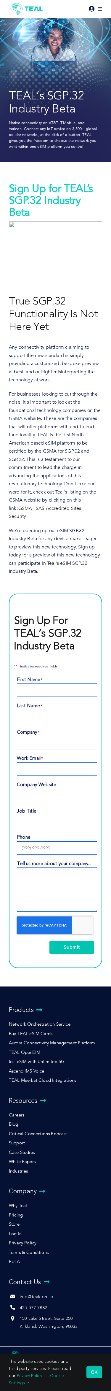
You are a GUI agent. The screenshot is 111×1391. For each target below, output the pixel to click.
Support (17, 1143)
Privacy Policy (22, 1243)
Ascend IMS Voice (26, 1071)
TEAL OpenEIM (24, 1052)
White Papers (22, 1162)
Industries (18, 1171)
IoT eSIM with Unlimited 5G (37, 1062)
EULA (14, 1262)
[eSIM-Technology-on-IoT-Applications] (23, 1351)
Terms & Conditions (29, 1252)
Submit (72, 947)
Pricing (16, 1215)
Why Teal (18, 1206)
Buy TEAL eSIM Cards (30, 1034)
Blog (13, 1124)
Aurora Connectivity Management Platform (52, 1043)
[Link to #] (91, 9)
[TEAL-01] (26, 3)
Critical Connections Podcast (38, 1134)
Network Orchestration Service (39, 1024)
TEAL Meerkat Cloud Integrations (42, 1080)
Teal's (53, 563)
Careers (16, 1115)
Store (14, 1224)
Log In (15, 1234)
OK (94, 1372)
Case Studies (22, 1152)
